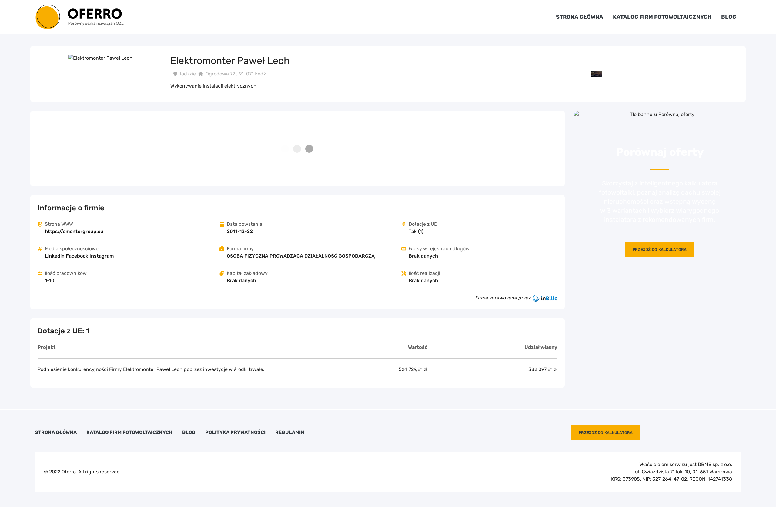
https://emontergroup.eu (74, 231)
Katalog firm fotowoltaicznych (662, 17)
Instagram (101, 256)
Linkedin (55, 256)
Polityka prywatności (235, 432)
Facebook (77, 256)
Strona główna (579, 17)
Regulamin (289, 432)
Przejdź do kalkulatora (660, 249)
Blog (728, 17)
